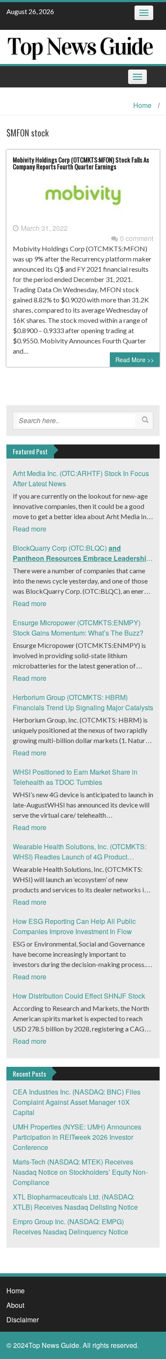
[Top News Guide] (79, 46)
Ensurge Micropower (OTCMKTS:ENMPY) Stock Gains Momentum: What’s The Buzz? (78, 628)
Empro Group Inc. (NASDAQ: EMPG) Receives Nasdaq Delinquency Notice (70, 1227)
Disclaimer (22, 1319)
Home (142, 105)
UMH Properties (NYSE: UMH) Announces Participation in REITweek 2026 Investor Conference (77, 1137)
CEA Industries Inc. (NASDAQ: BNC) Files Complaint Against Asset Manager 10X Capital (76, 1102)
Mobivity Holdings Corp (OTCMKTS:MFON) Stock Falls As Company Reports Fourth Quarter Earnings (81, 163)
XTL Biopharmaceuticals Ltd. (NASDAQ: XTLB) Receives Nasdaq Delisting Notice (75, 1202)
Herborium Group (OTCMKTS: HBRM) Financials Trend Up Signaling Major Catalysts (83, 702)
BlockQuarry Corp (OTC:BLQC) (82, 553)
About (15, 1305)
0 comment (136, 238)
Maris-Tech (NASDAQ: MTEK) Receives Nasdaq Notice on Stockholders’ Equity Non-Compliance (80, 1172)
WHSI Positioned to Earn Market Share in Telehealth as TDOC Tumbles (75, 777)
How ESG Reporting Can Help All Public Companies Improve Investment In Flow (74, 926)
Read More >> (134, 359)
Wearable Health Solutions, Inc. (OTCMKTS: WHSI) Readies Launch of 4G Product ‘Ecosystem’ (79, 852)
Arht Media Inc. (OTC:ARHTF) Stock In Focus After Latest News (81, 478)
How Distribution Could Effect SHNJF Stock (79, 996)
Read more (29, 529)
